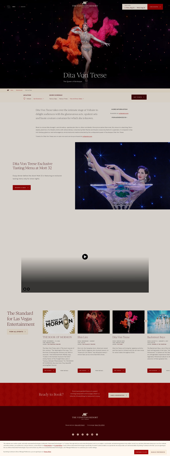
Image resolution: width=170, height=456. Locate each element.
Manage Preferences (158, 452)
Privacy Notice (48, 445)
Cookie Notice (58, 445)
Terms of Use (47, 451)
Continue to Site (141, 452)
